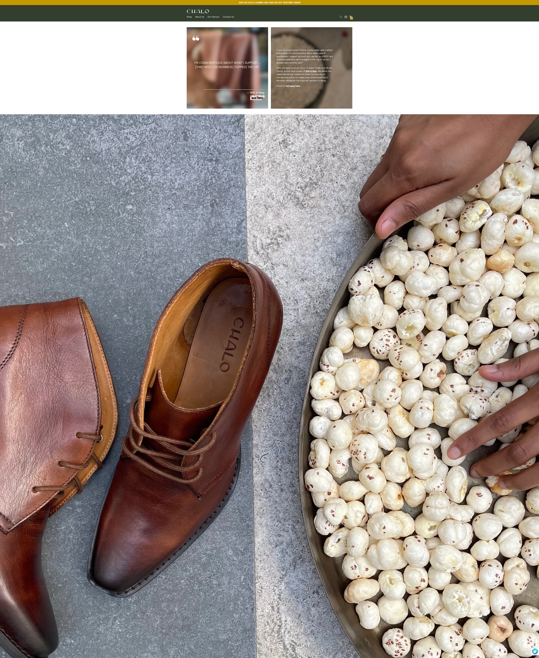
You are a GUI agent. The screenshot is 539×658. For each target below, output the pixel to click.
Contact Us (228, 16)
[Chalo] (198, 11)
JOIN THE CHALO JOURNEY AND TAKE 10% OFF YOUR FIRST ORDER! (269, 2)
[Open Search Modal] (341, 17)
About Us (199, 16)
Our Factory (213, 16)
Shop (189, 16)
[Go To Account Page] (346, 17)
